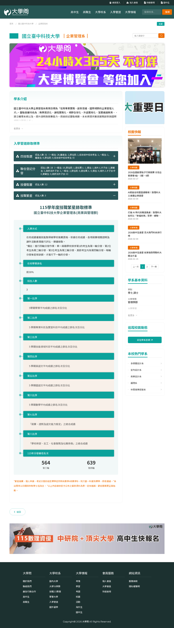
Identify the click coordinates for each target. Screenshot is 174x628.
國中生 (166, 2)
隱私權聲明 (134, 586)
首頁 (11, 23)
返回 (19, 511)
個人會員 (106, 581)
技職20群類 (55, 591)
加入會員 (134, 2)
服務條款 (133, 581)
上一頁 (136, 266)
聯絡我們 (27, 586)
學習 (78, 586)
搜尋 (167, 12)
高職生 (87, 12)
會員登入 (116, 2)
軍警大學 (53, 596)
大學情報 (130, 12)
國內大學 (53, 581)
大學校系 (100, 12)
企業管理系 (43, 23)
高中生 (75, 12)
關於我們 (27, 581)
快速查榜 (151, 2)
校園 (78, 596)
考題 (78, 591)
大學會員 (106, 586)
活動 (78, 602)
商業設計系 (136, 376)
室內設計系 (136, 369)
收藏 (161, 24)
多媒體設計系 (137, 363)
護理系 (134, 383)
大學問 (85, 621)
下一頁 (154, 266)
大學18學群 (54, 586)
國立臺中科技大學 (25, 23)
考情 (78, 581)
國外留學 (53, 607)
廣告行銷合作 (29, 591)
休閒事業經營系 (138, 389)
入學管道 (115, 12)
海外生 (79, 607)
